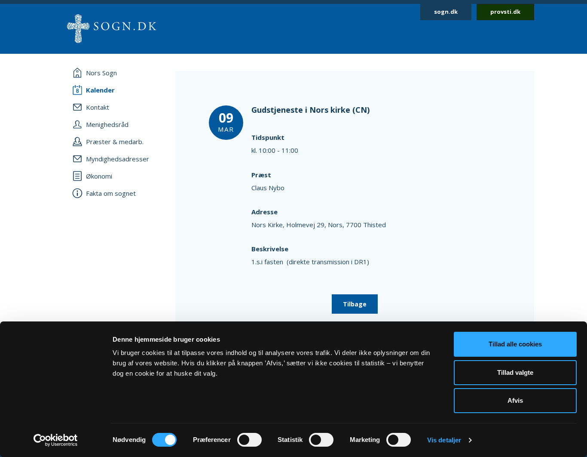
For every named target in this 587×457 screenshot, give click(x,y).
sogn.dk (446, 11)
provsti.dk (505, 11)
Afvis (515, 400)
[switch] (249, 440)
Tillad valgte (515, 372)
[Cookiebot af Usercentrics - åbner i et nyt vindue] (55, 440)
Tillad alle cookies (515, 344)
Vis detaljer (444, 440)
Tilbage (355, 304)
